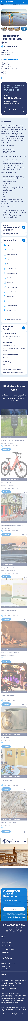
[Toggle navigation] (26, 2)
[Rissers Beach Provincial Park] (14, 17)
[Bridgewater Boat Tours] (14, 549)
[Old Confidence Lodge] (14, 677)
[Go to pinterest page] (21, 930)
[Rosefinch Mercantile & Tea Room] (14, 507)
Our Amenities (10, 240)
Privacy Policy (17, 919)
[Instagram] (3, 843)
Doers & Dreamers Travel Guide (12, 983)
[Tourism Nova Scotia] (8, 2)
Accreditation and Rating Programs (13, 980)
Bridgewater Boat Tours (8, 568)
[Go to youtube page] (17, 930)
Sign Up (14, 909)
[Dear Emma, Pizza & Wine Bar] (14, 634)
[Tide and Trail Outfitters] (14, 464)
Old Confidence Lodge (8, 695)
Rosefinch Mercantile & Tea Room (12, 525)
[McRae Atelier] (14, 719)
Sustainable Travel (7, 985)
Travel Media (5, 966)
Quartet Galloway (7, 780)
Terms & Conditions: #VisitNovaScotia (8, 949)
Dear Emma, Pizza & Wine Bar (10, 653)
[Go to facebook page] (2, 73)
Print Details (5, 78)
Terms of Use (6, 945)
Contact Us (5, 952)
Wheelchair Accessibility (9, 988)
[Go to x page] (14, 930)
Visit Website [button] (14, 109)
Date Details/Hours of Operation (11, 227)
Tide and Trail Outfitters (9, 483)
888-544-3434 (6, 67)
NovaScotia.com (7, 1014)
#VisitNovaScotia (20, 841)
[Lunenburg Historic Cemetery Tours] (14, 422)
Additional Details (8, 328)
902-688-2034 (6, 65)
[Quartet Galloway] (14, 761)
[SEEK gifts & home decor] (14, 592)
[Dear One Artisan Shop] (14, 804)
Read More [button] (6, 449)
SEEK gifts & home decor (9, 610)
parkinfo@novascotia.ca (9, 68)
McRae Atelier (5, 738)
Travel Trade (5, 969)
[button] (23, 2)
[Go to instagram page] (6, 73)
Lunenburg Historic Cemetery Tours (12, 440)
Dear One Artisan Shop (8, 822)
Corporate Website (8, 963)
